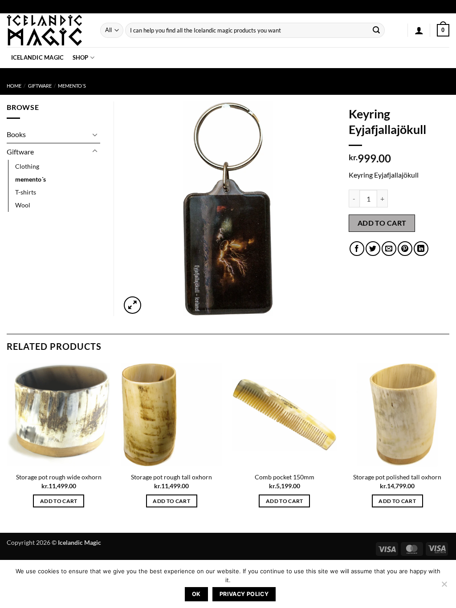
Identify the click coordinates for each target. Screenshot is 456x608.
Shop (81, 57)
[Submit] (376, 30)
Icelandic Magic (37, 57)
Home (14, 86)
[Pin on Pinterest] (405, 248)
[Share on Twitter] (373, 248)
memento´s (72, 86)
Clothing (27, 166)
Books (16, 134)
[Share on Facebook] (357, 248)
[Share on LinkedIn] (421, 248)
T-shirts (25, 192)
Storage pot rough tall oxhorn (171, 477)
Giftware (40, 86)
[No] (444, 587)
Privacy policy (244, 594)
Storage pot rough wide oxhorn (59, 477)
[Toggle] (95, 134)
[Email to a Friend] (389, 248)
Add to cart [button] (58, 501)
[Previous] (7, 447)
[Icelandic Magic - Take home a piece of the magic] (47, 30)
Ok (196, 594)
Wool (22, 205)
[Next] (449, 447)
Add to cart (382, 223)
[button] (419, 30)
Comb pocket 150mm (284, 477)
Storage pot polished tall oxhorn (397, 477)
